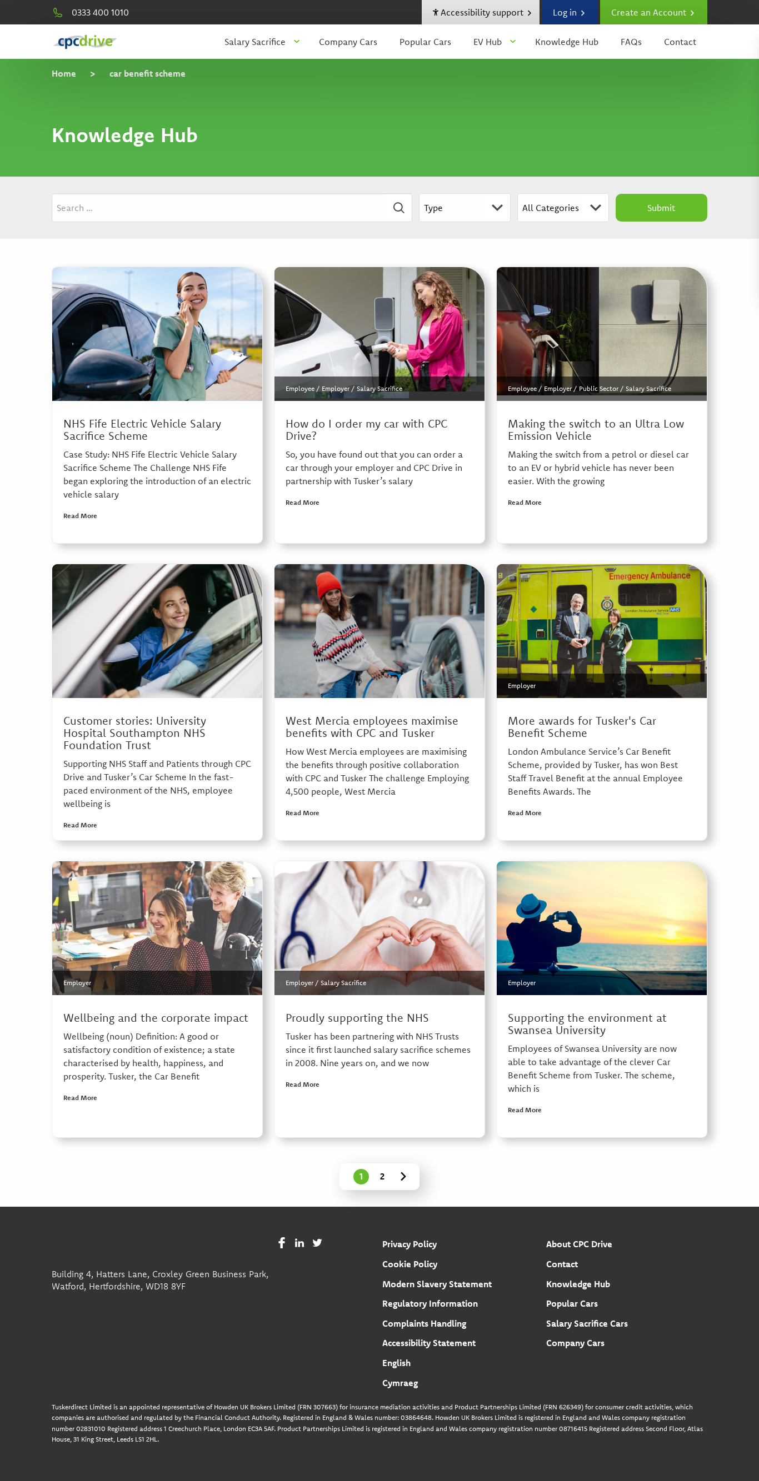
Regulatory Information (430, 1303)
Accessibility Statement (429, 1342)
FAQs (631, 41)
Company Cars (348, 41)
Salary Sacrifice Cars (587, 1323)
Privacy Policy (409, 1243)
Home (64, 73)
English (396, 1362)
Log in (566, 12)
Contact (680, 41)
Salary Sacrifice (255, 41)
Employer (335, 388)
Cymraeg (400, 1382)
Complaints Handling (424, 1323)
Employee (300, 388)
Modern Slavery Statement (437, 1283)
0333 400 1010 (100, 12)
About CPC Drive (579, 1243)
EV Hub (487, 41)
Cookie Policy (409, 1263)
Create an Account (649, 12)
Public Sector (598, 388)
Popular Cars (425, 41)
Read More (80, 515)
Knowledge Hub (566, 41)
